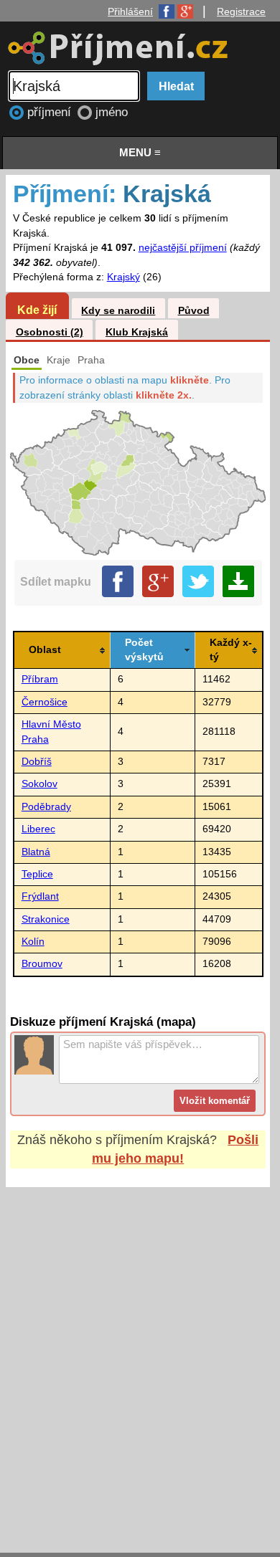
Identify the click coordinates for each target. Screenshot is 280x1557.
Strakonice (46, 919)
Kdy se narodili (118, 310)
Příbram (40, 679)
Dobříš (37, 761)
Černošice (44, 702)
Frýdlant (40, 896)
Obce (26, 360)
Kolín (33, 941)
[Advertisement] (140, 1356)
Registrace (241, 11)
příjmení (51, 112)
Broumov (42, 963)
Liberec (38, 829)
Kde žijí (37, 309)
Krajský (123, 277)
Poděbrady (46, 806)
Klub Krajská (137, 332)
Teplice (37, 874)
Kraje (58, 360)
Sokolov (39, 783)
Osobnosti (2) (49, 332)
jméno (111, 112)
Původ (194, 310)
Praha (91, 360)
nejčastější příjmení (183, 247)
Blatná (36, 852)
